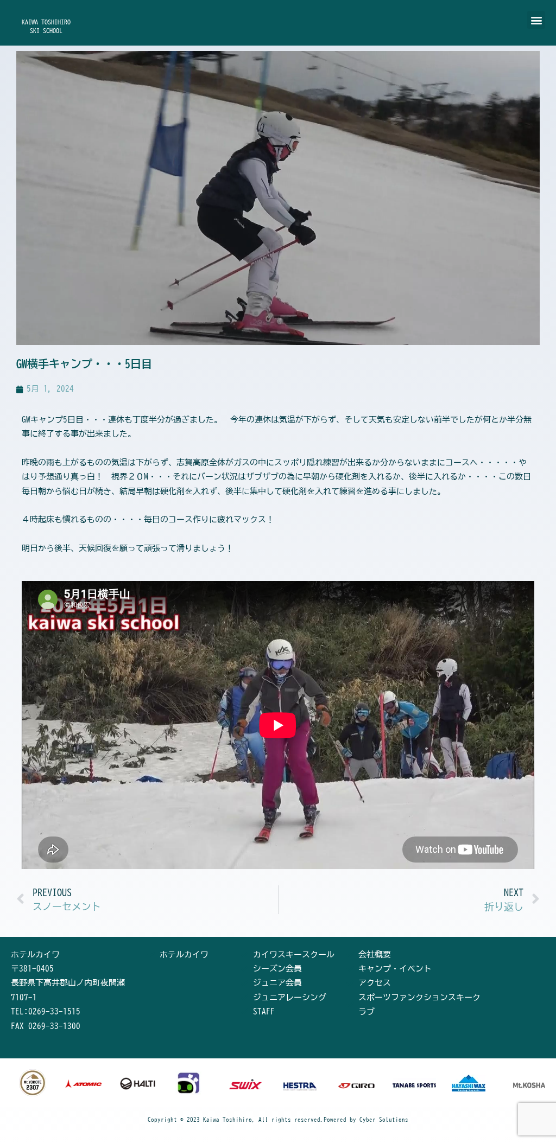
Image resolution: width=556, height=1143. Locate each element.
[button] (536, 20)
